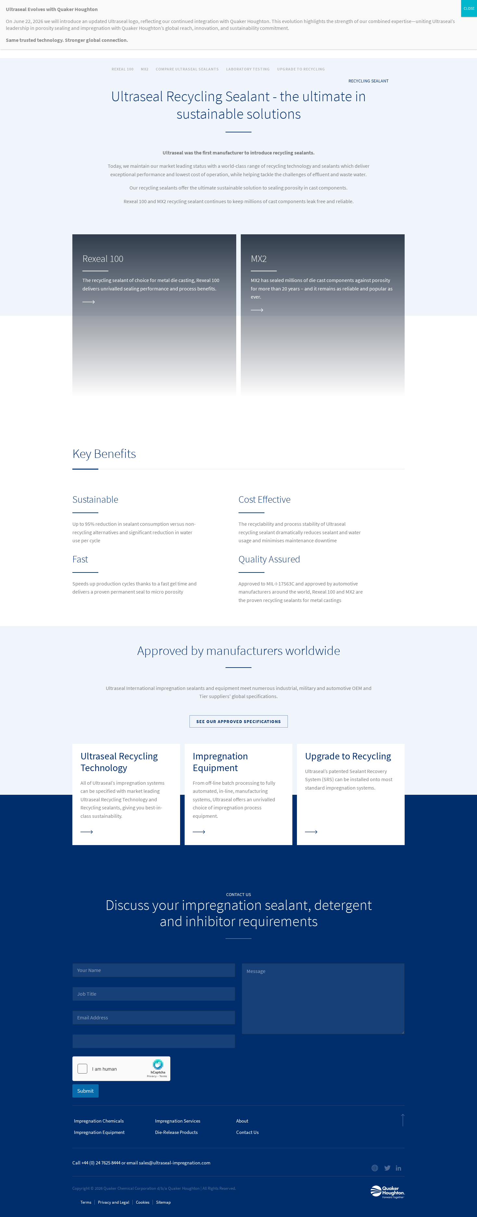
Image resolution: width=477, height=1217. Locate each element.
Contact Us (247, 1132)
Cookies (142, 1202)
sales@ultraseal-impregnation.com (174, 1163)
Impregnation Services (177, 1121)
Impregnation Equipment (99, 1132)
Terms (85, 1202)
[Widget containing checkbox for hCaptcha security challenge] (121, 1068)
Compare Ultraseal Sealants (187, 69)
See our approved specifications (238, 722)
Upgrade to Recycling (301, 69)
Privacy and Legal (113, 1202)
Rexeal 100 (123, 69)
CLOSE (469, 8)
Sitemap (163, 1202)
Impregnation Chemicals (99, 1121)
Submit (85, 1091)
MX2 (145, 69)
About (242, 1121)
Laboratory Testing (248, 69)
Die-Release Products (176, 1132)
